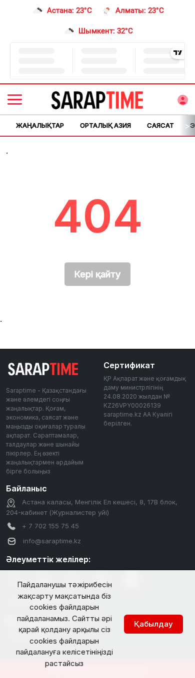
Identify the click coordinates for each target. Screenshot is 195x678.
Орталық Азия (105, 125)
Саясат (160, 125)
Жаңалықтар (40, 125)
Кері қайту (97, 274)
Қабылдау (153, 624)
